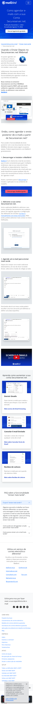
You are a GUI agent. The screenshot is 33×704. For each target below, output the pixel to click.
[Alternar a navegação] (28, 3)
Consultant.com (11, 575)
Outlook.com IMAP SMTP (9, 673)
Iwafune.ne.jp (10, 568)
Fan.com (24, 575)
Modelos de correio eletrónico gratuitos (13, 623)
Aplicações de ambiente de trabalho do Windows (16, 628)
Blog (3, 630)
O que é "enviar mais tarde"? (12, 503)
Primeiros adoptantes (8, 659)
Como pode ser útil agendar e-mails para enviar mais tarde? (15, 526)
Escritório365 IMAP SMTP (9, 675)
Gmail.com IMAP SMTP (8, 670)
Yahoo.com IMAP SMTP (8, 678)
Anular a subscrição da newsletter (12, 661)
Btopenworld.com (12, 581)
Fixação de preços (7, 618)
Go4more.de (23, 568)
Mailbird (4, 92)
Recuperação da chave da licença (11, 656)
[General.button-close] (26, 684)
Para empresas (6, 645)
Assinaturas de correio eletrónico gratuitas (14, 625)
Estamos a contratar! (8, 640)
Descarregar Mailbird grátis (16, 191)
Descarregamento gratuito (16, 31)
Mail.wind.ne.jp (11, 578)
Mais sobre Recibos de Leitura (14, 477)
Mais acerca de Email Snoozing (15, 409)
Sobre (3, 637)
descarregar (23, 180)
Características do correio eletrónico (12, 620)
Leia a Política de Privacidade (11, 699)
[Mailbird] (9, 2)
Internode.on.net (11, 571)
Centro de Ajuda (6, 654)
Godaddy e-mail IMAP (8, 680)
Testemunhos (6, 647)
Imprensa (4, 642)
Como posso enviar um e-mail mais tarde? (14, 533)
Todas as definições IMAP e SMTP (11, 668)
